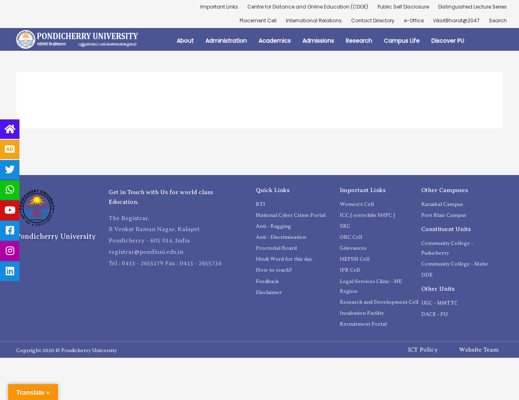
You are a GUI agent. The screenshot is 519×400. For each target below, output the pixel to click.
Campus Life (402, 41)
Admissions (318, 41)
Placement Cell (258, 20)
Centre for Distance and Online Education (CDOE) (307, 6)
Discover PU (447, 41)
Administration (226, 41)
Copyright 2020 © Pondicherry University (66, 350)
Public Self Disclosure (403, 6)
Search (498, 20)
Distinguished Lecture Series (472, 6)
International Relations (314, 20)
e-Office (414, 20)
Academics (275, 41)
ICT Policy (423, 349)
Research (359, 41)
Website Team (479, 349)
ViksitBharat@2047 (456, 20)
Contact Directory (373, 20)
